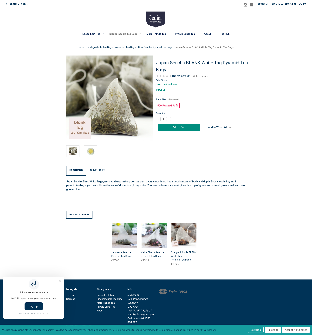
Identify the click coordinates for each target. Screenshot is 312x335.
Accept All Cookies (296, 330)
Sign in (275, 4)
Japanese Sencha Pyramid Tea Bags (121, 254)
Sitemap (70, 299)
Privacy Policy (208, 329)
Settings (256, 330)
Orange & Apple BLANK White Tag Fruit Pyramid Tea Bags (183, 256)
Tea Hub (225, 33)
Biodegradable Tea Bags (123, 33)
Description (76, 169)
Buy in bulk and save (166, 84)
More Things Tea (156, 33)
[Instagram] (245, 4)
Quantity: (160, 113)
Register (291, 4)
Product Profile (97, 169)
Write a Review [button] (200, 76)
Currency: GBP (16, 4)
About (207, 33)
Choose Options (124, 239)
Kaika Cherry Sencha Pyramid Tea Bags (152, 254)
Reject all (272, 330)
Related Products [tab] (79, 214)
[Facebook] (251, 4)
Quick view (122, 232)
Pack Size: (167, 99)
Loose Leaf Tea (91, 33)
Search (262, 4)
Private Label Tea (185, 33)
